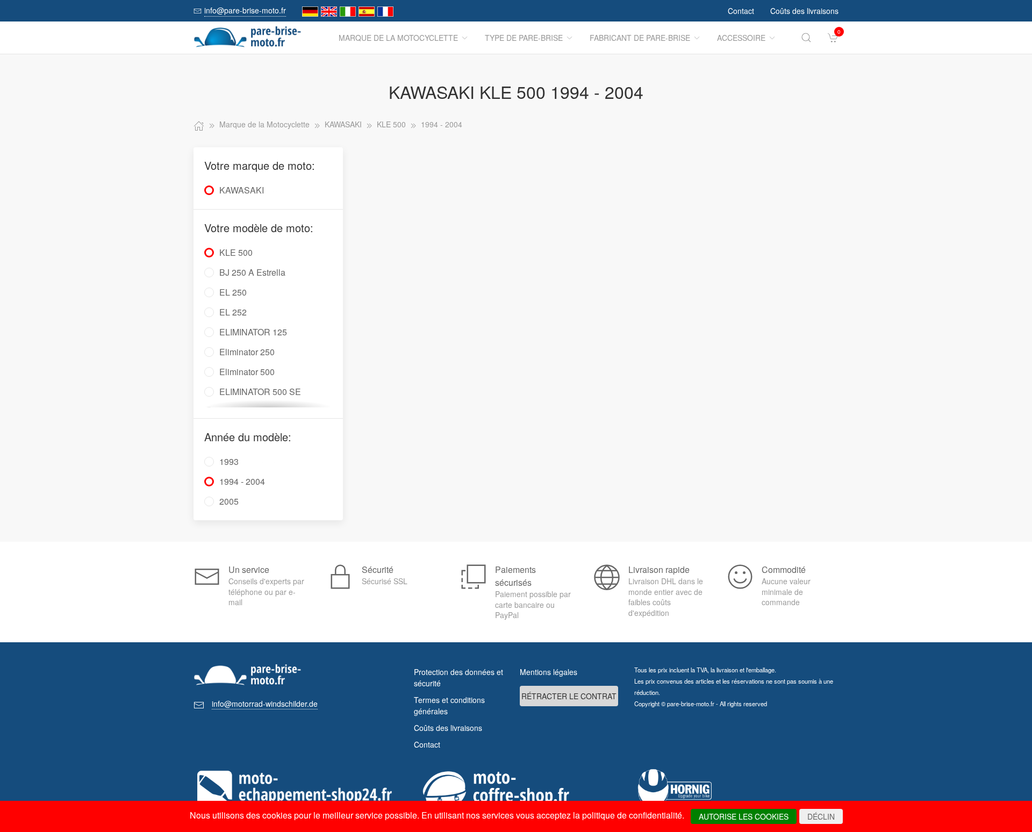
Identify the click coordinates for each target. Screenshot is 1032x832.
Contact (741, 10)
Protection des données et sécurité (458, 677)
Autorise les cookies (744, 816)
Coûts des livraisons (804, 10)
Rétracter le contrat (569, 696)
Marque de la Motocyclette (398, 37)
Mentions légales (548, 671)
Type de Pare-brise (524, 37)
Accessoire (741, 37)
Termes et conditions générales (449, 705)
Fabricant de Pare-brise (640, 37)
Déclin (821, 816)
